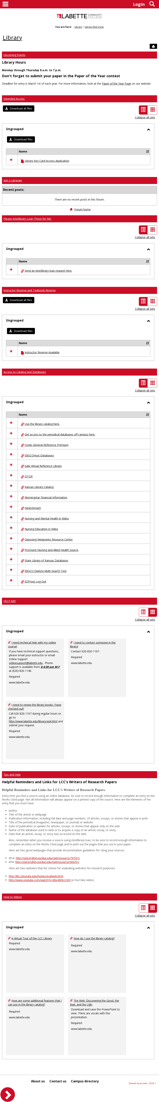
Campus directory (85, 1081)
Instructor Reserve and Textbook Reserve (29, 290)
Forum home (82, 209)
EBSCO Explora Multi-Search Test (46, 571)
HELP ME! (9, 601)
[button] (18, 108)
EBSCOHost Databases (39, 455)
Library (78, 27)
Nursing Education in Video (41, 529)
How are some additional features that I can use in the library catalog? (35, 1002)
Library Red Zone (94, 27)
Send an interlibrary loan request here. (48, 270)
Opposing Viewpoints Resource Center (49, 539)
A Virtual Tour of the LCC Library (31, 938)
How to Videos (12, 897)
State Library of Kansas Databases (46, 560)
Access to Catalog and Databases (24, 372)
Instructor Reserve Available (42, 352)
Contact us (57, 1081)
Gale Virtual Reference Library (43, 466)
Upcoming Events (14, 55)
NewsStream (33, 508)
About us (38, 1081)
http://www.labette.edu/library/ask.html (33, 721)
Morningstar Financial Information (46, 497)
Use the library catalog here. (42, 424)
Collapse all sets (145, 117)
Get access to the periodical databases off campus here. (60, 434)
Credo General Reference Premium (46, 445)
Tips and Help (12, 774)
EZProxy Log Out (35, 581)
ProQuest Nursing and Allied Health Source (51, 550)
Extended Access (14, 99)
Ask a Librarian (12, 180)
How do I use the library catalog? (94, 938)
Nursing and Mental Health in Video (47, 518)
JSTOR (29, 476)
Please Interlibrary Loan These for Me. (27, 219)
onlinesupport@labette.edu (26, 663)
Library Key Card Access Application (47, 161)
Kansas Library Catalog (39, 487)
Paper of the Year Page (116, 83)
